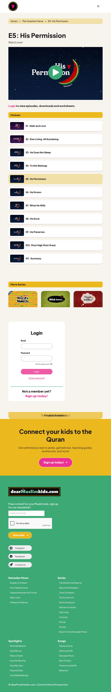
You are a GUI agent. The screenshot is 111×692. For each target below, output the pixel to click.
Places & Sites (16, 670)
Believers (63, 670)
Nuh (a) (62, 622)
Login (12, 106)
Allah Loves (15, 597)
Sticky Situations (67, 602)
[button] (98, 6)
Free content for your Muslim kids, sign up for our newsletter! (33, 505)
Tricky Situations (66, 592)
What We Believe (18, 646)
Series (62, 577)
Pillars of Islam (16, 655)
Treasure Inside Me (68, 665)
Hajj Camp (64, 612)
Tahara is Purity (66, 646)
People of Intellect (18, 582)
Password (25, 352)
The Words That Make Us (70, 582)
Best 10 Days (65, 660)
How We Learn (16, 665)
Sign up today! (36, 396)
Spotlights (15, 641)
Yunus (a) (63, 617)
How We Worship (18, 660)
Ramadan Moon (18, 577)
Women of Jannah (67, 607)
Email (23, 340)
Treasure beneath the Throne (23, 592)
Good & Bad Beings (19, 675)
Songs (62, 641)
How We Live (16, 650)
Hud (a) (62, 627)
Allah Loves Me (66, 650)
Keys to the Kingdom (69, 587)
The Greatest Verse (19, 587)
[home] (20, 6)
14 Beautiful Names (19, 602)
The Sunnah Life (66, 597)
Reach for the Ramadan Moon (73, 631)
